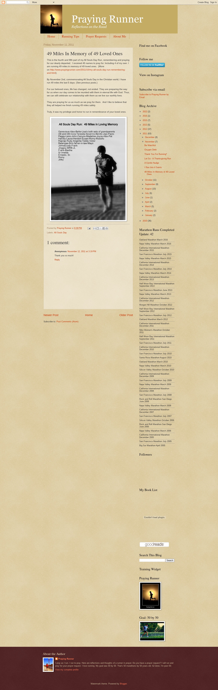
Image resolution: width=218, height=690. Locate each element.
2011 (145, 133)
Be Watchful (150, 145)
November (150, 141)
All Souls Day (60, 232)
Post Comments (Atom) (67, 321)
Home (51, 36)
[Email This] (94, 228)
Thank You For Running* (155, 154)
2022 (145, 111)
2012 (145, 129)
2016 (145, 116)
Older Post (126, 315)
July (147, 193)
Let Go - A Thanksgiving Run (157, 158)
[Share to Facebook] (103, 228)
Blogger (123, 684)
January (149, 215)
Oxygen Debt (150, 149)
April (147, 202)
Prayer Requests (96, 36)
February (149, 211)
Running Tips (70, 36)
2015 (145, 120)
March (148, 206)
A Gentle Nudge (151, 163)
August (148, 189)
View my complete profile (67, 669)
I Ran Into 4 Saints (153, 167)
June (147, 197)
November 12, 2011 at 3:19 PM (82, 251)
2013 (145, 125)
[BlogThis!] (97, 228)
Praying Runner (66, 659)
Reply (57, 259)
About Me (119, 36)
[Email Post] (89, 228)
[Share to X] (100, 228)
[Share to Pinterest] (106, 228)
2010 (145, 221)
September (150, 184)
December (150, 137)
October (149, 180)
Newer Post (51, 315)
